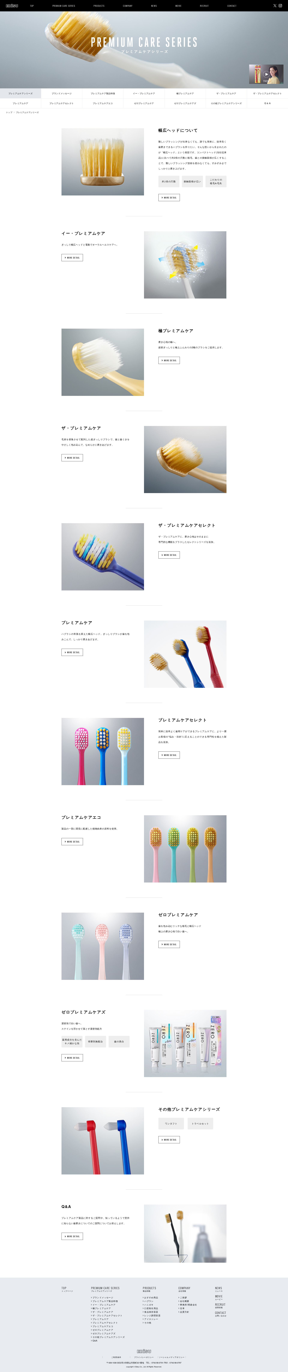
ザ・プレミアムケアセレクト (108, 1315)
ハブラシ (149, 1301)
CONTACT (232, 5)
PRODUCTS (99, 5)
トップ (9, 112)
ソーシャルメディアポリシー (172, 1357)
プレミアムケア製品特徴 (105, 1301)
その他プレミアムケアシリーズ (109, 1336)
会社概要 (184, 1301)
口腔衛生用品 (151, 1308)
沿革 (182, 1308)
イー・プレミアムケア (104, 1304)
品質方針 (184, 1311)
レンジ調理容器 (152, 1315)
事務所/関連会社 (188, 1304)
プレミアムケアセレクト (105, 1322)
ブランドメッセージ (103, 1297)
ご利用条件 (116, 1357)
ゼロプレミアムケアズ (104, 1333)
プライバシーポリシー (144, 1357)
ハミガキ (149, 1304)
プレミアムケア (101, 1318)
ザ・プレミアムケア (103, 1311)
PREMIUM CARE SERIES (63, 5)
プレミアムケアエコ (103, 1326)
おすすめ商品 (151, 1297)
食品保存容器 (151, 1311)
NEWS (154, 5)
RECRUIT (204, 5)
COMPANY (128, 5)
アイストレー (151, 1318)
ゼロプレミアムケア (103, 1329)
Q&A (95, 1340)
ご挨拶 (183, 1297)
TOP (32, 5)
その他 (147, 1322)
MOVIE (179, 5)
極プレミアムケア (102, 1308)
